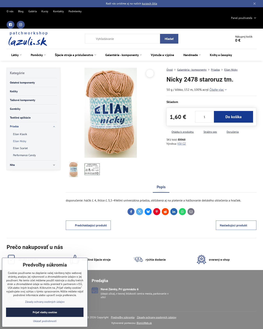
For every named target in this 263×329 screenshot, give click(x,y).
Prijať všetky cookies (45, 312)
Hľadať (169, 39)
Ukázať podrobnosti (45, 321)
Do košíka (233, 116)
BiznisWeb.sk (144, 323)
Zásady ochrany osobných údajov (156, 317)
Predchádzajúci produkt (91, 225)
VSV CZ (181, 143)
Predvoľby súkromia (123, 317)
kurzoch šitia (149, 3)
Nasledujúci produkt (233, 225)
